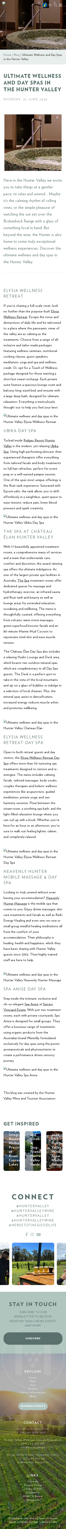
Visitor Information (33, 1392)
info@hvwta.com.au (33, 1447)
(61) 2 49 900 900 (33, 1444)
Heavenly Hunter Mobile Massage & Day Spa (30, 877)
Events (33, 1389)
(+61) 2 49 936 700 (33, 1458)
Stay (33, 1385)
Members (33, 1500)
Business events (33, 1406)
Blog (17, 54)
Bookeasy (24, 1522)
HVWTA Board (33, 1496)
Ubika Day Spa (20, 431)
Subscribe (33, 1338)
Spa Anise (32, 1004)
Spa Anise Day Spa (25, 989)
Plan (33, 1381)
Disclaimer (33, 1492)
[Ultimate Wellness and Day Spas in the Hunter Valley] (33, 143)
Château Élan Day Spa (26, 651)
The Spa (23, 580)
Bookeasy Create (49, 1522)
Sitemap (33, 1481)
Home (7, 54)
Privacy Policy (33, 1485)
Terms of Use (33, 1489)
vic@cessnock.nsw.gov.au (33, 1462)
